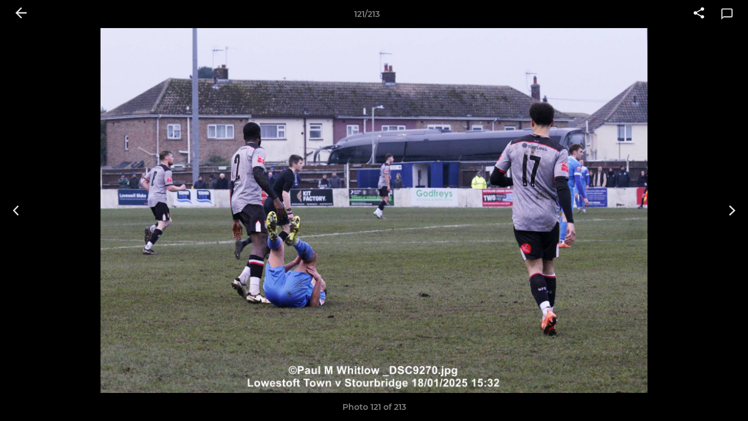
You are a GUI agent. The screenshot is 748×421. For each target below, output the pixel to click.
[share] (699, 14)
